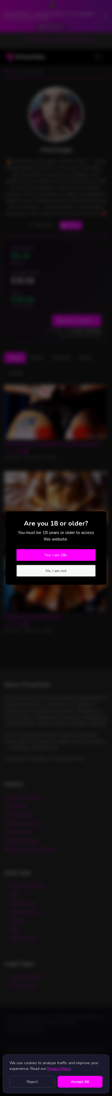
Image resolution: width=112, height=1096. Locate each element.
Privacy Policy (58, 1068)
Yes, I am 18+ (55, 555)
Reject (32, 1081)
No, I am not (56, 570)
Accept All (80, 1081)
